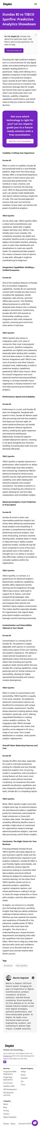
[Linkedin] (32, 978)
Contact (6, 1114)
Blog (5, 1107)
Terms (12, 1123)
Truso (23, 1084)
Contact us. (7, 1056)
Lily (22, 1081)
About (5, 1104)
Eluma (23, 1075)
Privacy (6, 1123)
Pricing (6, 1110)
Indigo (23, 1071)
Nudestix (24, 1078)
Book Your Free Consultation (20, 141)
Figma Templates (9, 1117)
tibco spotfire (21, 966)
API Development (10, 1089)
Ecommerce (8, 1083)
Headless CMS (8, 1086)
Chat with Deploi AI (14, 50)
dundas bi (8, 966)
